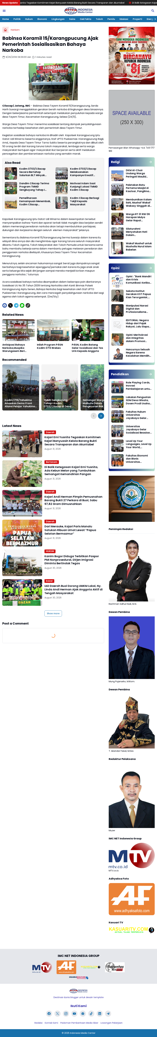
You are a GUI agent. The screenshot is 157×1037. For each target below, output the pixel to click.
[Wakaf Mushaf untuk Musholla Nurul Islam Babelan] (117, 248)
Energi (150, 19)
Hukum (29, 19)
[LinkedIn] (100, 1014)
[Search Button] (153, 11)
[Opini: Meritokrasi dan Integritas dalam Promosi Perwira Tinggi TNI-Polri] (117, 339)
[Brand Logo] (42, 967)
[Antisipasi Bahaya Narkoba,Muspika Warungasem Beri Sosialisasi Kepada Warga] (18, 330)
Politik (17, 19)
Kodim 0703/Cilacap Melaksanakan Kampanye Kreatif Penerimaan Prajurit (83, 172)
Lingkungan (58, 19)
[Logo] (78, 990)
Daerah (50, 432)
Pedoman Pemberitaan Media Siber (79, 1022)
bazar (49, 580)
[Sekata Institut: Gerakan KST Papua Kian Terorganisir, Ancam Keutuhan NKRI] (117, 296)
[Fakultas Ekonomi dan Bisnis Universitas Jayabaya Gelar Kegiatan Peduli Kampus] (117, 460)
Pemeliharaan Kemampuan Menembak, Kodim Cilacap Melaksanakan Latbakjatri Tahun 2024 (35, 201)
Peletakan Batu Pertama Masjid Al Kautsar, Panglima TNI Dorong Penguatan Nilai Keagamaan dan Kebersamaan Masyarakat (137, 188)
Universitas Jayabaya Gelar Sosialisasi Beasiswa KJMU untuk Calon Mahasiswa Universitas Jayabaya (139, 429)
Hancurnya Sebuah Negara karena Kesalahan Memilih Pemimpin (138, 353)
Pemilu (111, 19)
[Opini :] (117, 281)
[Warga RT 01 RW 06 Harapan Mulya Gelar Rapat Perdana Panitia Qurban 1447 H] (117, 219)
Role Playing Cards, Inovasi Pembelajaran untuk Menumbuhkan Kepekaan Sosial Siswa (138, 386)
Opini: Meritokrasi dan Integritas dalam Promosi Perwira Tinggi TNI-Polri (138, 338)
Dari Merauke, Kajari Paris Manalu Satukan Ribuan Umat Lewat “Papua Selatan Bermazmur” (70, 530)
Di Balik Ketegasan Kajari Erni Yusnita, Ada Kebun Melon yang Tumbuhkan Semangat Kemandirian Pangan (71, 470)
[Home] (5, 30)
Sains (72, 19)
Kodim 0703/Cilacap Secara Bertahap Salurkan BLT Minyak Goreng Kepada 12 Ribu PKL (33, 172)
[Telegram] (16, 305)
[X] (10, 305)
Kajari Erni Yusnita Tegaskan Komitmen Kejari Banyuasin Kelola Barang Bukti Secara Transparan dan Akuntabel (72, 440)
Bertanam (51, 462)
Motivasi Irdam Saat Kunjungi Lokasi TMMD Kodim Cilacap (84, 186)
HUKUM (50, 551)
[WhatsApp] (22, 305)
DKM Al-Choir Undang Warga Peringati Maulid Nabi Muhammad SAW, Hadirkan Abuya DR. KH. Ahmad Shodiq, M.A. (138, 173)
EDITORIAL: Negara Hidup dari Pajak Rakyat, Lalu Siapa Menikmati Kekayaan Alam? (137, 323)
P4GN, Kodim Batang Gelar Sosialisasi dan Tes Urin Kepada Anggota (87, 348)
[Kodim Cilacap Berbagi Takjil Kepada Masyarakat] (62, 203)
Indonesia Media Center (82, 1033)
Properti (137, 19)
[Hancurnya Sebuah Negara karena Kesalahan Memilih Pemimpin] (117, 354)
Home (5, 19)
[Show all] (150, 162)
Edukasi (124, 19)
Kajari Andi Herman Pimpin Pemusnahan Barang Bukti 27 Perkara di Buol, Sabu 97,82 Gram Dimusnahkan (73, 500)
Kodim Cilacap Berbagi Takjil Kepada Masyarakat (84, 201)
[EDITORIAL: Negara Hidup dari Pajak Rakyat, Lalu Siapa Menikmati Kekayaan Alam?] (117, 325)
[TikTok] (91, 1014)
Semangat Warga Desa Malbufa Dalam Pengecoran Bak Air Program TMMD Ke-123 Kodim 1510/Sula (97, 403)
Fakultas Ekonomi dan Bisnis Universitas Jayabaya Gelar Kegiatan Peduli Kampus (137, 459)
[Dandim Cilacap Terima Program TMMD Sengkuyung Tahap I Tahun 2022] (11, 188)
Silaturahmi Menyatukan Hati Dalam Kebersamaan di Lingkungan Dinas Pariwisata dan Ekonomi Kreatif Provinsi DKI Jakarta (138, 232)
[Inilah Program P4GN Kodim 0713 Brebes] (53, 330)
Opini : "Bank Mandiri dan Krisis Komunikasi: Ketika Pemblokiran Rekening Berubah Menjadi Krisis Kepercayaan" (138, 280)
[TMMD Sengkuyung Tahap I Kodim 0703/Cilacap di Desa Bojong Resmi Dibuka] (59, 387)
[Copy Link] (28, 305)
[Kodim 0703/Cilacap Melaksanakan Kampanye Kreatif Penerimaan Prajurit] (62, 173)
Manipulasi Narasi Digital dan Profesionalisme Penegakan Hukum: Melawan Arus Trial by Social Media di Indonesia (138, 309)
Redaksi (38, 1022)
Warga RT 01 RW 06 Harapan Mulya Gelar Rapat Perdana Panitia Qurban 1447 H (138, 217)
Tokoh (99, 19)
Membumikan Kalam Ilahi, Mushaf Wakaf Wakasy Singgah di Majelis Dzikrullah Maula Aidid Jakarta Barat (139, 203)
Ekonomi (42, 19)
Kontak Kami (51, 1022)
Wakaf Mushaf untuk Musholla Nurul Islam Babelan (139, 246)
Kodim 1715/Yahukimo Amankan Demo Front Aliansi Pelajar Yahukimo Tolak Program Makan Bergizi (20, 403)
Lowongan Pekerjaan (112, 1022)
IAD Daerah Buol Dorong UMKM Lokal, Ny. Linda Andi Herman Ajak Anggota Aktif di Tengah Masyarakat (73, 589)
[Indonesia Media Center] (78, 11)
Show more (53, 613)
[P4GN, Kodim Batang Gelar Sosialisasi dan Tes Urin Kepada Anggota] (88, 330)
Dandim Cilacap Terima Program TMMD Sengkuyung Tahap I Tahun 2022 (34, 186)
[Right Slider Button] (154, 19)
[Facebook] (4, 305)
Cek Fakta (85, 19)
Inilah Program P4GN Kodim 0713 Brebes (50, 346)
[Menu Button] (4, 11)
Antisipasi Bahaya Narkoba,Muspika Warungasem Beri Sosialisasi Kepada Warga (14, 348)
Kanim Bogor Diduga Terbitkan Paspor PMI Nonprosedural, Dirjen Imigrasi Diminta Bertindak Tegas (71, 559)
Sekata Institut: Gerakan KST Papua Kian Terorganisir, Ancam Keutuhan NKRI (138, 294)
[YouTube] (74, 1014)
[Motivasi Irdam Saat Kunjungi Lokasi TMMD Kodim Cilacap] (62, 188)
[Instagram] (66, 1014)
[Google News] (83, 1014)
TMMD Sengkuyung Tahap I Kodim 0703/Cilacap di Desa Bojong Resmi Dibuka (57, 403)
